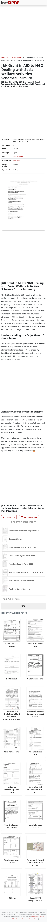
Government (15, 58)
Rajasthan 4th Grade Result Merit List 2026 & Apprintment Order (11, 715)
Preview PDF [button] (8, 517)
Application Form (18, 156)
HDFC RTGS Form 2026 (35, 644)
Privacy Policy (33, 919)
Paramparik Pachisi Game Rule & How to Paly (35, 863)
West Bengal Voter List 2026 (12, 861)
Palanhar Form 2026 (35, 753)
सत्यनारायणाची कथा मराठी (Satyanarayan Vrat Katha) (35, 714)
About (18, 919)
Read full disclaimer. (37, 916)
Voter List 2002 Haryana (11, 644)
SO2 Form (12, 898)
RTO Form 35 (11, 679)
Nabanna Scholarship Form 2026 (11, 790)
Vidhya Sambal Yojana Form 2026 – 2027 (35, 790)
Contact (24, 919)
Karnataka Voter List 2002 (35, 826)
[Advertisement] (23, 31)
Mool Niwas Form (11, 752)
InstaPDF (5, 58)
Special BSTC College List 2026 (35, 899)
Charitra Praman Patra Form (11, 826)
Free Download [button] (29, 517)
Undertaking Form (35, 679)
